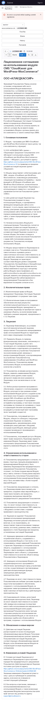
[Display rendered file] (9, 55)
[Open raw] (32, 55)
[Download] (35, 55)
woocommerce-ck (8, 28)
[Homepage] (3, 2)
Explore (10, 3)
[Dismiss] (40, 14)
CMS (16, 7)
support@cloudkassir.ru (12, 696)
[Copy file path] (24, 51)
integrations (8, 7)
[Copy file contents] (29, 55)
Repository (8, 9)
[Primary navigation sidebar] (2, 8)
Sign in (40, 3)
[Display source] (6, 55)
